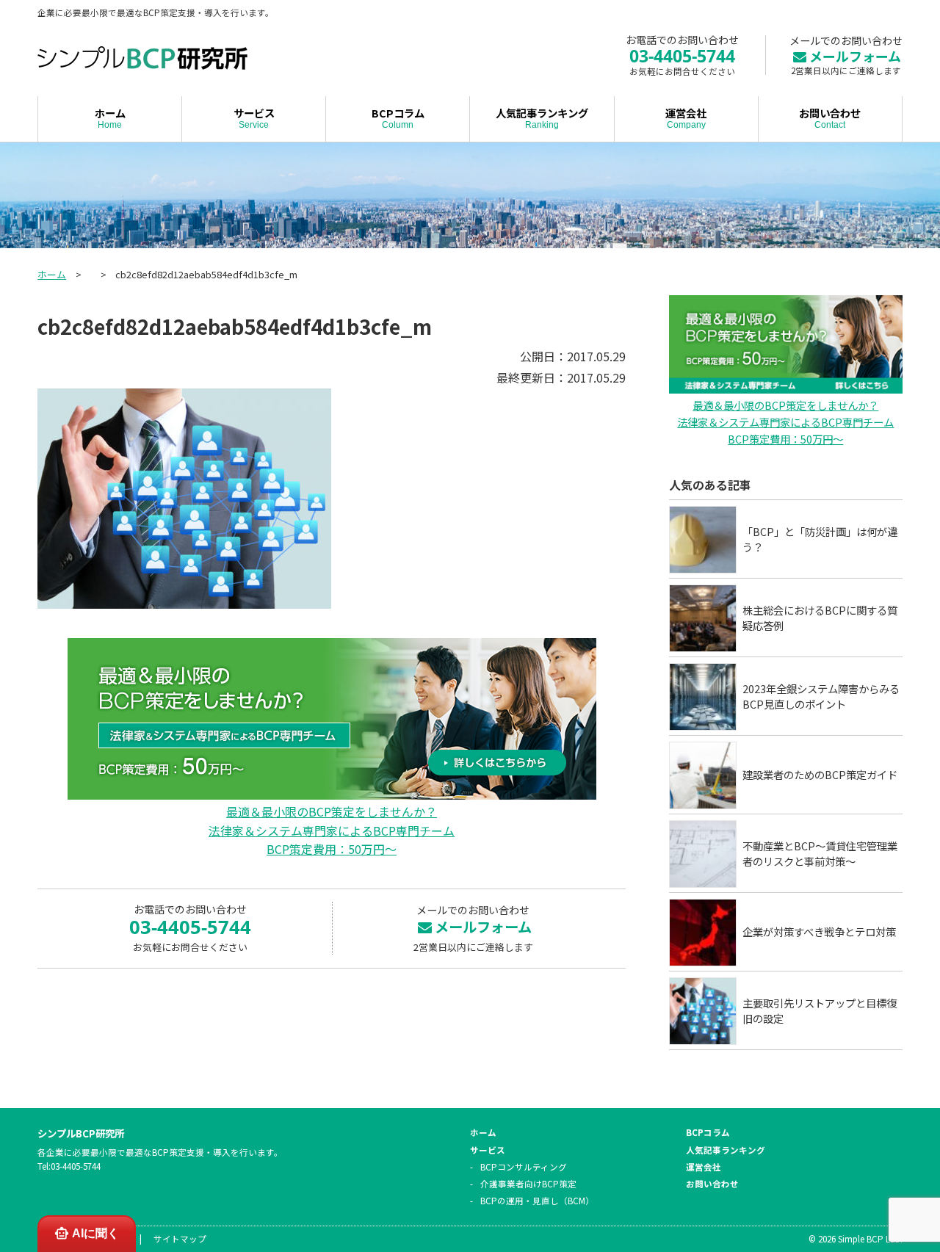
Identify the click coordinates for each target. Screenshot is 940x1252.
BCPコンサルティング (523, 1167)
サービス (254, 117)
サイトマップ (179, 1239)
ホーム (110, 117)
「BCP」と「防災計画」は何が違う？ (819, 539)
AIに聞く (95, 1233)
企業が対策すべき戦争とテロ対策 (819, 931)
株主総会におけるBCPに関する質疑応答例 (819, 618)
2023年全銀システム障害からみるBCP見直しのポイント (821, 696)
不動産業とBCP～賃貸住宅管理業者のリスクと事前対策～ (819, 853)
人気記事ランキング (542, 117)
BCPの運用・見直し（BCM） (537, 1200)
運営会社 (685, 117)
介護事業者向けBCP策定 (528, 1184)
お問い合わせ (830, 117)
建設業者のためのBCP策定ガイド (819, 774)
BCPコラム (398, 117)
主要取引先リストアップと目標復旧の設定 (819, 1011)
